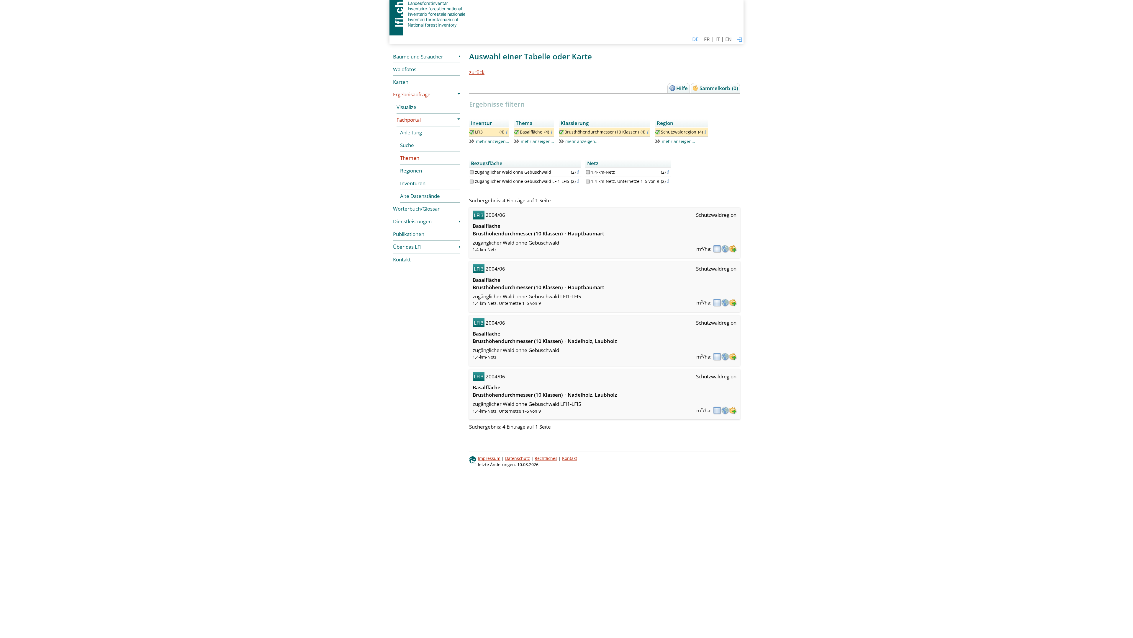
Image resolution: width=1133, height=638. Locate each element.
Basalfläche (531, 132)
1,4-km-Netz (603, 172)
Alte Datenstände (420, 196)
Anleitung (411, 132)
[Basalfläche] (516, 132)
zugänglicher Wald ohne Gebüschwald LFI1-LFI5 (522, 181)
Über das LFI (407, 246)
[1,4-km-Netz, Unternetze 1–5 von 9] (587, 181)
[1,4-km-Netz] (587, 172)
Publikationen (408, 234)
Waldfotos (404, 69)
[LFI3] (471, 132)
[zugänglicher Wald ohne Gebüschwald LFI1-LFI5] (471, 181)
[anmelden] (739, 40)
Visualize (406, 107)
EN (728, 39)
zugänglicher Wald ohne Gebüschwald (513, 172)
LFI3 (479, 132)
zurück (476, 72)
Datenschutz (517, 458)
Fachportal (409, 119)
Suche (407, 145)
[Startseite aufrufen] (428, 14)
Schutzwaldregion (678, 132)
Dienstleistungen (412, 221)
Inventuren (412, 183)
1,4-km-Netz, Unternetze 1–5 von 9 (625, 181)
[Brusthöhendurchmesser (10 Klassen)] (561, 132)
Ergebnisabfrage (411, 94)
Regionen (411, 170)
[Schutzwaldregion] (657, 132)
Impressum (489, 458)
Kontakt (402, 259)
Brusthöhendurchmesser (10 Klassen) (601, 132)
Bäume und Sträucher (418, 56)
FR (707, 39)
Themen (409, 157)
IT (718, 39)
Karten (400, 82)
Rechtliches (546, 458)
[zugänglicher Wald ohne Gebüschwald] (471, 172)
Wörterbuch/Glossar (416, 208)
